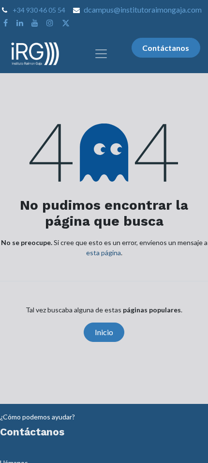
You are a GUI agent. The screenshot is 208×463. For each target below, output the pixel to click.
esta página (103, 252)
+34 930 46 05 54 (39, 10)
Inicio (104, 332)
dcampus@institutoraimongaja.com (143, 9)
